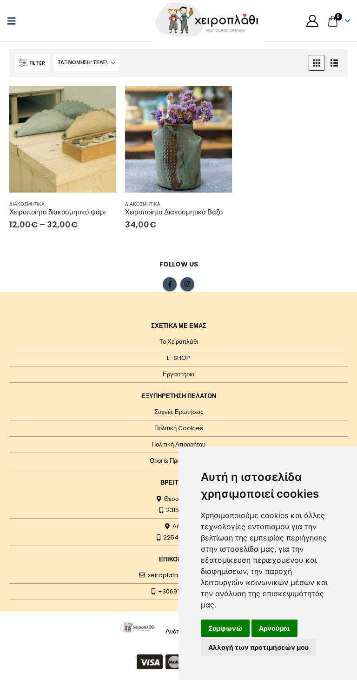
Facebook (170, 284)
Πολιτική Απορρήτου (178, 444)
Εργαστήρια (179, 374)
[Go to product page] (62, 139)
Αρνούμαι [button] (274, 628)
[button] (14, 21)
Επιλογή (100, 101)
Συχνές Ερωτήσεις (178, 411)
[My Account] (312, 21)
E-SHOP (178, 357)
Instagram (187, 284)
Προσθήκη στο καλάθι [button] (216, 101)
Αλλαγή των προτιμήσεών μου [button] (258, 647)
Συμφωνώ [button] (225, 628)
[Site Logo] (137, 627)
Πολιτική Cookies (178, 428)
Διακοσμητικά (27, 203)
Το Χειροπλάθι (178, 341)
